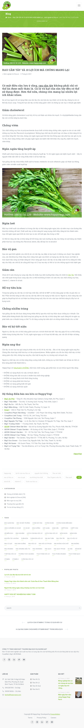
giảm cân (55, 528)
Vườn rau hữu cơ (31, 481)
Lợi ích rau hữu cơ (51, 533)
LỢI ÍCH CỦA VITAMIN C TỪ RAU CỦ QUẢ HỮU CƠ (44, 622)
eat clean (46, 528)
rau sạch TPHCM (59, 549)
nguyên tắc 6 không (41, 473)
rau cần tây (46, 85)
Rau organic (8, 549)
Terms (30, 718)
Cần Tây (71, 275)
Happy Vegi (74, 528)
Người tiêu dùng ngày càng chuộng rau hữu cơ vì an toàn (24, 588)
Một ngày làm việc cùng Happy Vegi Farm (64, 697)
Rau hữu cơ (32, 543)
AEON (6, 427)
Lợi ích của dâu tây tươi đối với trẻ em (17, 575)
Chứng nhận (49, 523)
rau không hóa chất (36, 477)
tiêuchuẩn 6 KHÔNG (21, 368)
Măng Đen (73, 533)
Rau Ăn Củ (36, 679)
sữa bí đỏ (7, 481)
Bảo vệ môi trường (23, 523)
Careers (53, 718)
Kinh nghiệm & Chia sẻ (11, 74)
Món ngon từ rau (12, 501)
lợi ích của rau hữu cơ (23, 473)
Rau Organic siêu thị (54, 477)
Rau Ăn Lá (36, 682)
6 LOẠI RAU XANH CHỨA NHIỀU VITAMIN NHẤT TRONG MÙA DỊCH (39, 629)
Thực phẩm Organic (59, 554)
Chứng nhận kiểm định (64, 523)
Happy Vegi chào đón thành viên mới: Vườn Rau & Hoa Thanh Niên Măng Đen (31, 581)
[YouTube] (24, 660)
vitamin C (18, 481)
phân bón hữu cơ (37, 538)
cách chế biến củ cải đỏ (12, 528)
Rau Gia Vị (36, 689)
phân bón (24, 538)
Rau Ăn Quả (37, 686)
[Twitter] (19, 660)
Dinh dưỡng (36, 528)
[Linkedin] (14, 660)
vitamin (7, 559)
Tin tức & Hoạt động (13, 507)
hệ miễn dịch (8, 533)
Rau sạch (69, 477)
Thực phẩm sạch (74, 554)
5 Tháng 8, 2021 (26, 74)
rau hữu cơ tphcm (45, 543)
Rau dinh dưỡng (20, 543)
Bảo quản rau (9, 523)
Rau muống (75, 543)
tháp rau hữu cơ (10, 554)
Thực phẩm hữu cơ (43, 554)
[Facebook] (4, 660)
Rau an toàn (57, 473)
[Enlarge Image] (29, 49)
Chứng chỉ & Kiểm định (14, 494)
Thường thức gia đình (14, 504)
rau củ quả (21, 477)
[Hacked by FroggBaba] (6, 5)
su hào (70, 549)
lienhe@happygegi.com (13, 695)
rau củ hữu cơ (8, 477)
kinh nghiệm (20, 533)
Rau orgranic (37, 549)
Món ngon (63, 533)
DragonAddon (55, 714)
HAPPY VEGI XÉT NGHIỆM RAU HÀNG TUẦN (19, 594)
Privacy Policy (41, 718)
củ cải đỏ (26, 528)
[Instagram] (9, 660)
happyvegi (7, 473)
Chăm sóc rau (37, 523)
